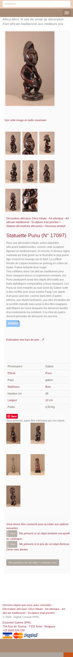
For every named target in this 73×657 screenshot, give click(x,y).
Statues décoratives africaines (24, 226)
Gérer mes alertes (17, 549)
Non (13, 533)
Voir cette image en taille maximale (25, 120)
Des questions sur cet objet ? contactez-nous (32, 562)
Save (14, 416)
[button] (3, 654)
